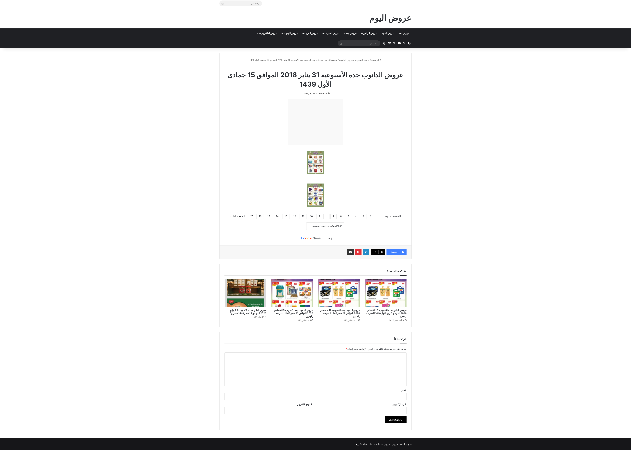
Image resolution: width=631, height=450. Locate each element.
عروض (394, 444)
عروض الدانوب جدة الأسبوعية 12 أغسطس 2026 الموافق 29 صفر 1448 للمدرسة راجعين (340, 313)
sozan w (323, 93)
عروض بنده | (384, 444)
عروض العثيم (388, 33)
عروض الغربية (311, 33)
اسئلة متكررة (362, 444)
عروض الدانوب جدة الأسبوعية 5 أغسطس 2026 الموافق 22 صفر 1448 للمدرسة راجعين (293, 313)
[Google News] (311, 238)
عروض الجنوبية (290, 33)
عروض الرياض (370, 33)
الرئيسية (375, 60)
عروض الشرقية (331, 33)
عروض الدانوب (346, 60)
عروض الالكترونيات (268, 33)
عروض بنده (404, 33)
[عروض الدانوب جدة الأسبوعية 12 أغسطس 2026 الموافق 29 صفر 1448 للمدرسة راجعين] (339, 293)
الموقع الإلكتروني (304, 404)
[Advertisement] (315, 122)
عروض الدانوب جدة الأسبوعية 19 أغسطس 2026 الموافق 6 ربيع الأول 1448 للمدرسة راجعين (386, 313)
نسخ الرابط (296, 226)
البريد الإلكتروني (399, 404)
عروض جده (351, 33)
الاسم (404, 390)
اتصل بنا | (373, 444)
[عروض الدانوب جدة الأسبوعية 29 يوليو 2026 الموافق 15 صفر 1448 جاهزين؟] (245, 293)
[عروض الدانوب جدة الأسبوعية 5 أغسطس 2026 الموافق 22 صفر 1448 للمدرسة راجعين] (292, 293)
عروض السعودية (362, 60)
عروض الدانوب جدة (328, 60)
